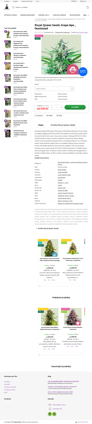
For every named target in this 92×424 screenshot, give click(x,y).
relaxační (64, 193)
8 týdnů (59, 180)
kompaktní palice (77, 204)
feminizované (61, 170)
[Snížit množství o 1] (51, 107)
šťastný (70, 193)
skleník (63, 175)
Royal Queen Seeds (81, 32)
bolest (59, 201)
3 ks (44, 280)
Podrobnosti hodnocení (62, 32)
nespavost (65, 201)
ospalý (59, 193)
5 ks (48, 280)
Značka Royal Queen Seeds (47, 228)
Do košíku (74, 107)
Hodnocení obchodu (26, 1)
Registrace (82, 1)
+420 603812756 (56, 409)
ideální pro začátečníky (64, 204)
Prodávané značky (9, 390)
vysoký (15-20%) (62, 190)
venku (68, 175)
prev (35, 262)
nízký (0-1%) (61, 188)
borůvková (60, 196)
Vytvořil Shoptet (82, 422)
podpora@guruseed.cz (58, 405)
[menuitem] (10, 15)
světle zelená (61, 198)
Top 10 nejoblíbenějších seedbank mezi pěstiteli (62, 381)
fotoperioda (60, 177)
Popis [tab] (40, 125)
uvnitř (59, 175)
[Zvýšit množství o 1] (60, 107)
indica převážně (62, 172)
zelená (68, 198)
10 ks (52, 280)
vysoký (59, 185)
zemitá (71, 196)
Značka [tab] (62, 125)
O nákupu (6, 1)
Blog (5, 392)
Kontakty (14, 1)
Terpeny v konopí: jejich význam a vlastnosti (61, 387)
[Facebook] (49, 414)
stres (70, 201)
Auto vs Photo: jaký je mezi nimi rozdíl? (59, 392)
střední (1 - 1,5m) (62, 183)
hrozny (66, 196)
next (85, 262)
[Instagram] (54, 414)
